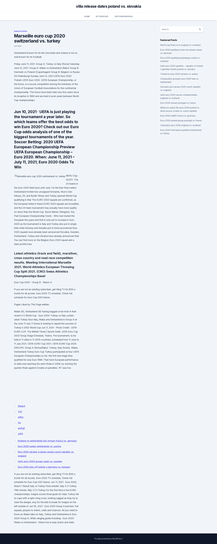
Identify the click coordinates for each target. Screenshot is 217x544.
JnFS (20, 433)
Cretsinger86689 (123, 16)
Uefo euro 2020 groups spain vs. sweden (40, 461)
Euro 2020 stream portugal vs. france (178, 103)
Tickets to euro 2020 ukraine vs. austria (179, 74)
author (17, 46)
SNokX (21, 406)
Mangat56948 (20, 31)
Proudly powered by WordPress (108, 539)
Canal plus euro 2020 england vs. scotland (180, 125)
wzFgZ (21, 428)
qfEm (20, 417)
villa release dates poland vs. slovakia (108, 6)
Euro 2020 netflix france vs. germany (178, 115)
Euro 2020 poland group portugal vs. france (181, 120)
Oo (19, 422)
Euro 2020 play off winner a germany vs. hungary (44, 467)
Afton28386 (102, 16)
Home (87, 16)
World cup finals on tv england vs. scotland (180, 45)
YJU (20, 411)
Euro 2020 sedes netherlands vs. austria (39, 446)
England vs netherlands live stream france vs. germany (47, 440)
